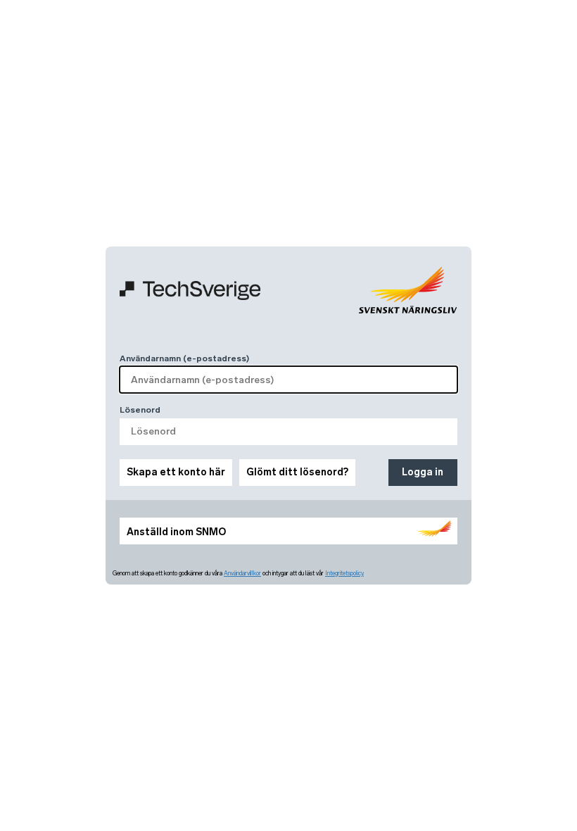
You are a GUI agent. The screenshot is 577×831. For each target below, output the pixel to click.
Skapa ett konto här (176, 472)
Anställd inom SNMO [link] (176, 532)
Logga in (422, 472)
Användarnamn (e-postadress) (184, 358)
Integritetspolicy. (344, 573)
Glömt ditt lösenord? (297, 472)
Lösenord (140, 410)
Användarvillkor (242, 573)
